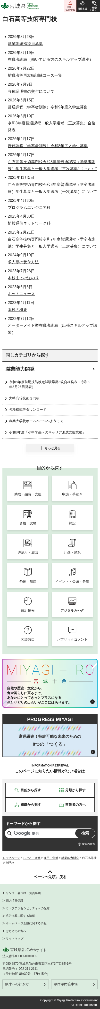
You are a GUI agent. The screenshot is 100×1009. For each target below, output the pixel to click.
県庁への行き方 (17, 984)
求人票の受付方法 (23, 262)
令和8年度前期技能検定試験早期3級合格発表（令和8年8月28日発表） (49, 384)
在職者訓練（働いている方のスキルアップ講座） (50, 59)
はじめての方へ (16, 931)
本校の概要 (17, 310)
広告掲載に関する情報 (20, 916)
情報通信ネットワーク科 (29, 223)
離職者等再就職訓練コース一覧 (35, 75)
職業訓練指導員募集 (25, 44)
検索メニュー (94, 6)
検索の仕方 (88, 843)
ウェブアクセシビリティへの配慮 (28, 908)
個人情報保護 (14, 900)
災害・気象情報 (70, 6)
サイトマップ (14, 938)
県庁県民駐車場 (66, 984)
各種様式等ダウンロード (27, 409)
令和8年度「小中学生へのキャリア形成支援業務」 (47, 432)
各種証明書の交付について (31, 91)
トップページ (11, 858)
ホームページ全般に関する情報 (26, 923)
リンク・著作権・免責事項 (23, 893)
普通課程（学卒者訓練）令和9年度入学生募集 (48, 107)
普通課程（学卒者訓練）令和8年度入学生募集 (48, 146)
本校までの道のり (23, 278)
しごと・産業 (32, 858)
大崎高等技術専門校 (24, 398)
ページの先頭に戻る (50, 877)
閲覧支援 (82, 6)
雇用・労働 (51, 858)
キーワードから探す (23, 823)
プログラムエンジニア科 (29, 207)
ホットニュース (21, 294)
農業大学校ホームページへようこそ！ (38, 421)
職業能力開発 (20, 369)
